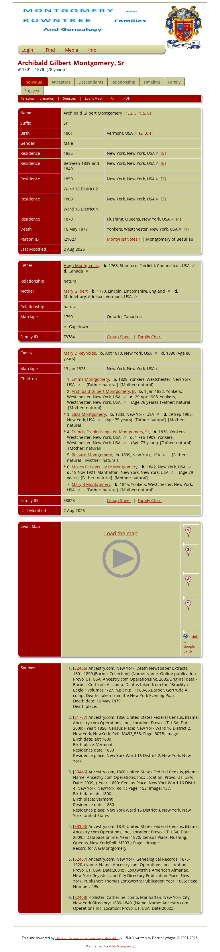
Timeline (152, 82)
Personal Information (37, 98)
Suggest (32, 90)
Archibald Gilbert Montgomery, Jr (103, 391)
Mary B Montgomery (91, 484)
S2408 (80, 897)
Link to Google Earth (190, 644)
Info (92, 50)
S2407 (80, 859)
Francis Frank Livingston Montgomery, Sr (110, 432)
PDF (126, 98)
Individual (34, 82)
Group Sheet (119, 336)
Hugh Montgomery (81, 265)
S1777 (80, 717)
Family (174, 82)
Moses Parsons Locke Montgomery (105, 467)
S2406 (80, 668)
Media (71, 50)
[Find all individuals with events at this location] (135, 133)
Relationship (123, 82)
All (113, 98)
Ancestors (61, 82)
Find (50, 50)
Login (27, 50)
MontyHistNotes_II (124, 239)
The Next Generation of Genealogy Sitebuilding (87, 938)
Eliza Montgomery (89, 414)
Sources (69, 98)
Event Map (93, 98)
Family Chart (150, 336)
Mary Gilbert (76, 291)
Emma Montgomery (90, 379)
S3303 (80, 826)
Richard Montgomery (92, 454)
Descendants (90, 82)
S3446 (80, 772)
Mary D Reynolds (80, 353)
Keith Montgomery (121, 946)
